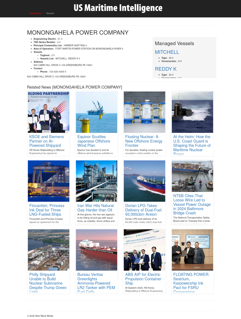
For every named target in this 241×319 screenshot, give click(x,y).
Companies (35, 13)
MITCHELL (167, 51)
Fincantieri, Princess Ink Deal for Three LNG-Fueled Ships (46, 209)
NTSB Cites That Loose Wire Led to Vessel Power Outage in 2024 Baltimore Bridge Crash (192, 204)
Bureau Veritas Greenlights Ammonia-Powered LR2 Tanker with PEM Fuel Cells (96, 282)
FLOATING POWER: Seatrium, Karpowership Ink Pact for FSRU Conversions (191, 282)
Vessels (50, 13)
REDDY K (166, 68)
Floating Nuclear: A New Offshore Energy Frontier (143, 141)
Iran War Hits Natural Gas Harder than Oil (95, 207)
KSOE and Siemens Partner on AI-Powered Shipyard (46, 141)
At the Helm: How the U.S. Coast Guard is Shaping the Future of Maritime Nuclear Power (192, 145)
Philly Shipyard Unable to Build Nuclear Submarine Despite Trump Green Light (48, 282)
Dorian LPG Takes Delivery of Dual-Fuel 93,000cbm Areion (143, 209)
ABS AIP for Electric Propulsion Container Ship (143, 278)
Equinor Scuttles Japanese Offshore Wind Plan (93, 141)
